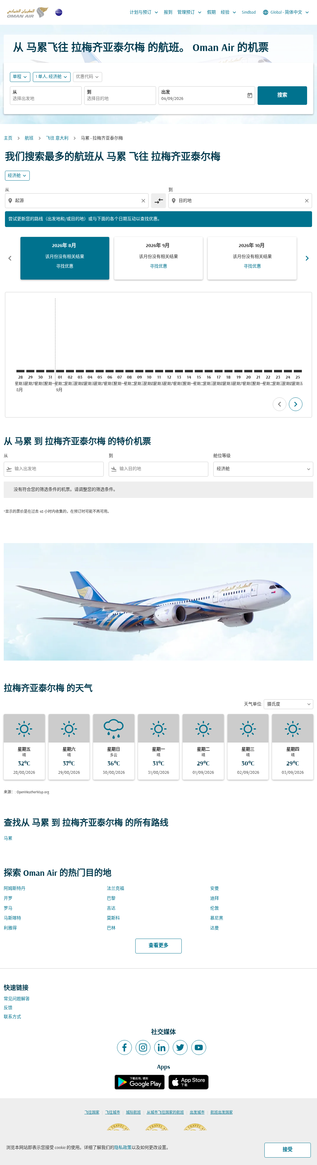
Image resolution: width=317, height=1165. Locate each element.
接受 (288, 1149)
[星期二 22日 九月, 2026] (268, 371)
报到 (168, 12)
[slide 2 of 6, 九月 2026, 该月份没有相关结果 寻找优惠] (158, 258)
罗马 (8, 908)
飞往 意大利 (57, 138)
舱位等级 (222, 456)
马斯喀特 (12, 918)
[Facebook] (124, 1047)
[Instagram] (143, 1047)
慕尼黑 (216, 918)
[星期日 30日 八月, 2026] (40, 371)
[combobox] (46, 99)
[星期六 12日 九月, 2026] (169, 371)
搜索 (282, 95)
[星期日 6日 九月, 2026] (110, 371)
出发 (165, 92)
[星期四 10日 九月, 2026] (149, 371)
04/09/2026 (172, 98)
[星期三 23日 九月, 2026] (278, 371)
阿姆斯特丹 (14, 888)
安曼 (214, 888)
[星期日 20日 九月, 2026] (248, 371)
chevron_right (307, 258)
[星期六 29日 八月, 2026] (30, 371)
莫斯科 (113, 918)
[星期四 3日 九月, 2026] (80, 371)
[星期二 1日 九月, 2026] (60, 371)
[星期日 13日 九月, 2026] (179, 371)
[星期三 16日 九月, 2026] (209, 371)
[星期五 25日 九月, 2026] (298, 371)
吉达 (111, 908)
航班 (29, 138)
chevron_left (10, 258)
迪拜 (214, 898)
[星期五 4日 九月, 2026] (90, 371)
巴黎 (111, 898)
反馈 (8, 1008)
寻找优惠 (64, 266)
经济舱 (14, 175)
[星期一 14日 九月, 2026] (189, 371)
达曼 (214, 928)
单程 (17, 77)
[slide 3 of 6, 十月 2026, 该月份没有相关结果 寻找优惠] (252, 258)
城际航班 (133, 1113)
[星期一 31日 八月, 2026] (50, 371)
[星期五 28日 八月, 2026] (20, 371)
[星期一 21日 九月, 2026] (258, 371)
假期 (211, 12)
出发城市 (197, 1113)
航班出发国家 (222, 1113)
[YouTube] (198, 1047)
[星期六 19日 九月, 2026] (238, 371)
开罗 (8, 898)
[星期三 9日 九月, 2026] (139, 371)
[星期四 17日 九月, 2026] (219, 371)
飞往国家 (92, 1113)
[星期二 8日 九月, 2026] (129, 371)
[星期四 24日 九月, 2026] (288, 371)
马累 (8, 838)
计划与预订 (144, 12)
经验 (229, 12)
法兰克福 (115, 888)
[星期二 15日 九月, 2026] (199, 371)
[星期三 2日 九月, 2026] (70, 371)
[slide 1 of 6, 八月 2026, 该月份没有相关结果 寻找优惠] (64, 258)
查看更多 (158, 945)
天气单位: (253, 704)
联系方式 (12, 1017)
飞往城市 (112, 1113)
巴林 (111, 928)
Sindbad (249, 12)
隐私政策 (123, 1148)
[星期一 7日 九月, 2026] (119, 371)
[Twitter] (180, 1047)
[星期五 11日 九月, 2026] (159, 371)
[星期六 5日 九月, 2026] (100, 371)
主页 (8, 138)
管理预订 (190, 12)
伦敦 (214, 908)
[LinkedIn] (161, 1047)
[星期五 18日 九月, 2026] (228, 371)
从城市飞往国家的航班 (165, 1113)
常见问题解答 (17, 999)
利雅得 (10, 928)
